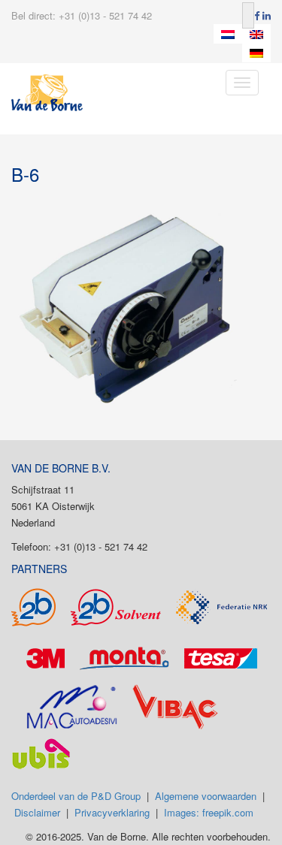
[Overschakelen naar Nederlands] (228, 34)
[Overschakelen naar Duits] (256, 53)
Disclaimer (37, 812)
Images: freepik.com (208, 812)
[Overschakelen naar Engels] (256, 34)
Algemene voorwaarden (205, 796)
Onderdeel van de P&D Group (76, 796)
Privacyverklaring (112, 812)
